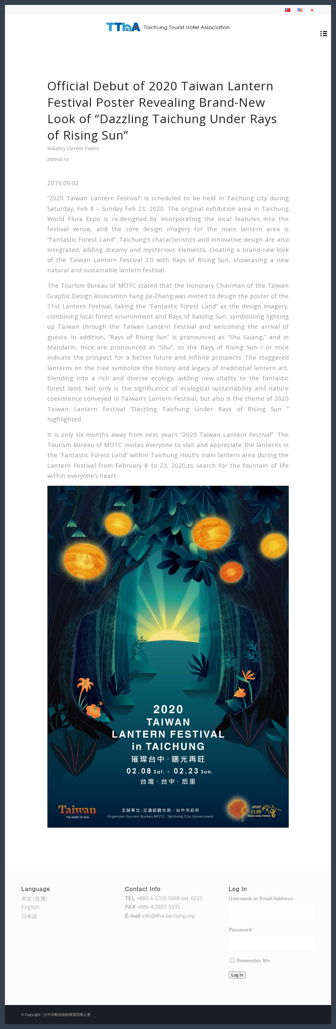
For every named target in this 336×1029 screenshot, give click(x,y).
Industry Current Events (73, 148)
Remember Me (253, 960)
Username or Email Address (261, 898)
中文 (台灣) (34, 898)
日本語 (29, 916)
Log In (237, 975)
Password (240, 929)
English (30, 907)
